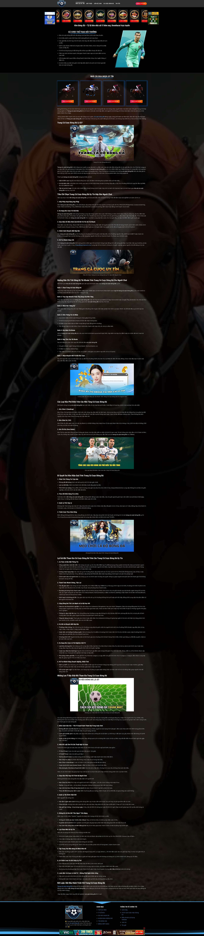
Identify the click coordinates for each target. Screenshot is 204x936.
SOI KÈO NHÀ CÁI (103, 915)
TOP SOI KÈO (102, 910)
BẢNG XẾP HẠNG (103, 924)
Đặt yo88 (65, 20)
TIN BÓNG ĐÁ (102, 921)
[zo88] (123, 932)
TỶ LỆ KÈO (101, 912)
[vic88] (80, 932)
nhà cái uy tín (80, 3)
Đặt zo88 (111, 20)
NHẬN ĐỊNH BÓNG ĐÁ (105, 918)
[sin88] (50, 13)
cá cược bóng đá (108, 3)
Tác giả (124, 925)
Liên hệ (124, 922)
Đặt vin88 (122, 20)
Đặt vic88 (99, 20)
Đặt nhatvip (88, 20)
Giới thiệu (125, 910)
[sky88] (50, 20)
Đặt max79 (134, 20)
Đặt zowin (77, 20)
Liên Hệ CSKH (98, 3)
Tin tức (118, 3)
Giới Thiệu (89, 3)
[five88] (153, 13)
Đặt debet (145, 20)
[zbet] (153, 20)
